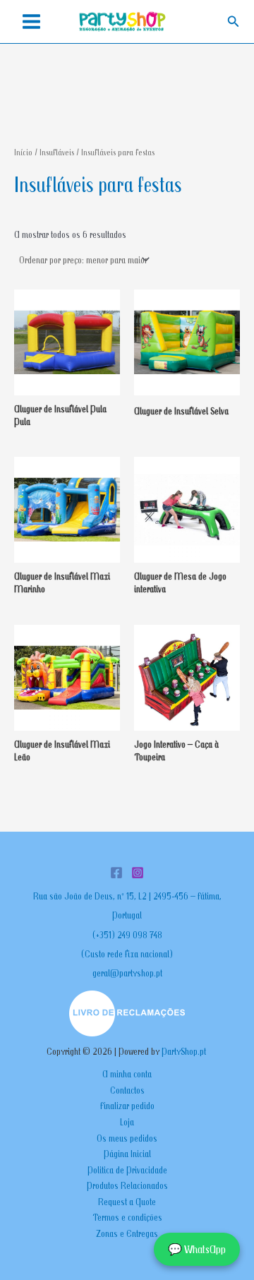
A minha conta (127, 1073)
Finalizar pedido (127, 1105)
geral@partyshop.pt (127, 973)
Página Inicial (127, 1153)
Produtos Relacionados (127, 1185)
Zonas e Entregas (127, 1233)
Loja (127, 1122)
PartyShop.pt (185, 1051)
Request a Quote (127, 1201)
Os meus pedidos (127, 1138)
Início (23, 152)
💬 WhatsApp (197, 1249)
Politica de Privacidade (127, 1170)
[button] (233, 21)
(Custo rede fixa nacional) (127, 953)
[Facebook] (116, 872)
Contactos (127, 1090)
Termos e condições (127, 1217)
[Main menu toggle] (31, 22)
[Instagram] (137, 872)
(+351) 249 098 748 (127, 934)
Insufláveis (57, 152)
